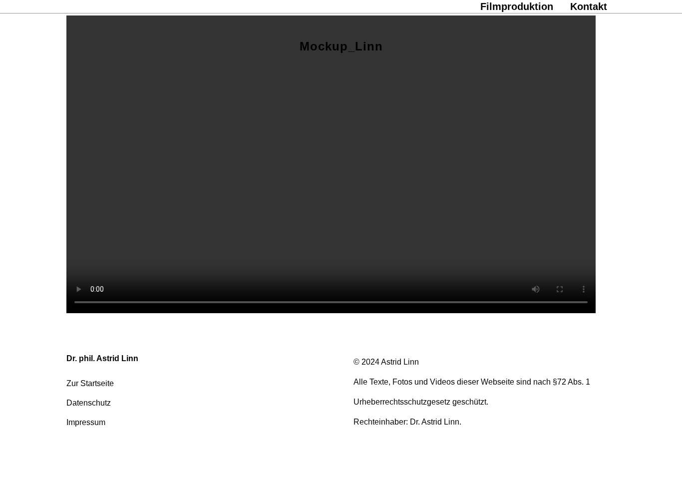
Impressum (85, 422)
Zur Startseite (90, 383)
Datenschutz (88, 403)
